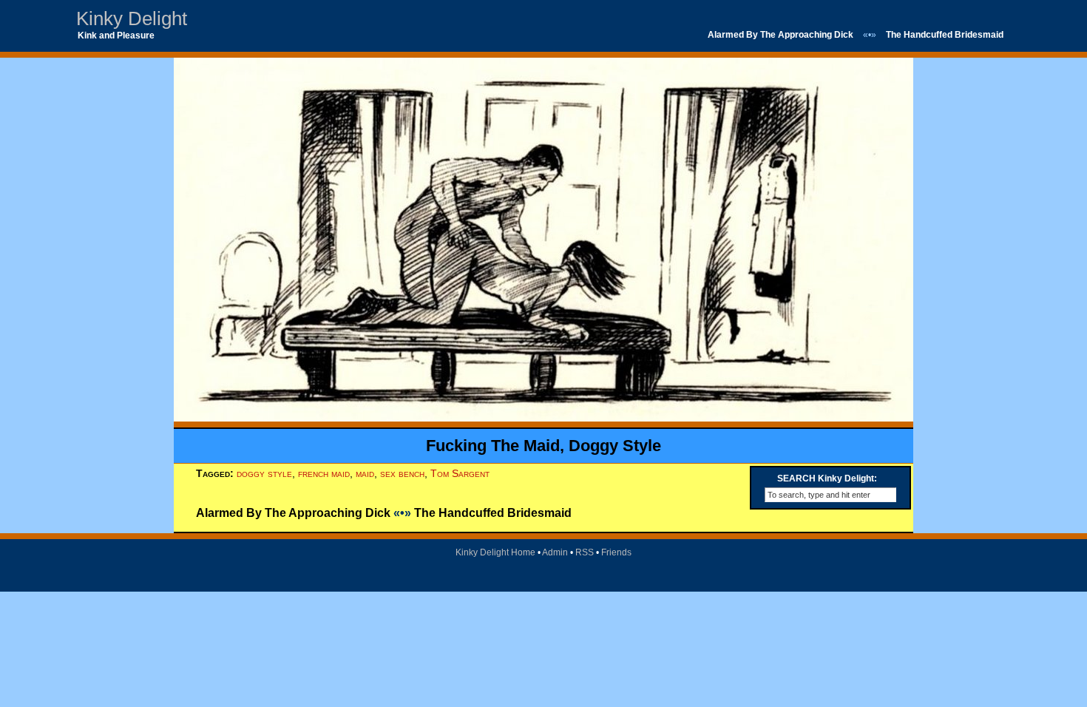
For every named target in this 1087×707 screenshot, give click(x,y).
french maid (324, 473)
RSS (584, 552)
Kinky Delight (131, 18)
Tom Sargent (460, 473)
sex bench (402, 473)
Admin (555, 552)
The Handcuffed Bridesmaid (944, 35)
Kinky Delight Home (495, 552)
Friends (616, 552)
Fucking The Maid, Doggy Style (543, 445)
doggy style (264, 473)
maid (365, 473)
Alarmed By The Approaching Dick (780, 35)
